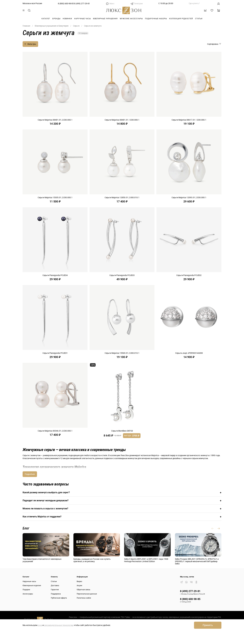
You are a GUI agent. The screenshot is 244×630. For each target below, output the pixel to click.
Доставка (55, 585)
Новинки (67, 19)
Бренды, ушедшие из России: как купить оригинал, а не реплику (92, 560)
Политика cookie (84, 598)
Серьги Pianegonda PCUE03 (122, 275)
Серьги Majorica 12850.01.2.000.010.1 (122, 197)
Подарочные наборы (156, 19)
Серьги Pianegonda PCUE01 (55, 353)
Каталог (46, 19)
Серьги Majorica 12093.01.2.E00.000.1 (189, 197)
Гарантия (55, 589)
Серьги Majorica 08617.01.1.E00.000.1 (189, 120)
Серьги (76, 26)
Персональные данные (87, 594)
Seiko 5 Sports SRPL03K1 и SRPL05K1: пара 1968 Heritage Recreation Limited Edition (146, 560)
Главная (26, 26)
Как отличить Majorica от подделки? (122, 516)
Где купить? (194, 3)
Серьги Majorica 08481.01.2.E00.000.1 (55, 120)
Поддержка (56, 594)
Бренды (56, 19)
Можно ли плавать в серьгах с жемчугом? (122, 508)
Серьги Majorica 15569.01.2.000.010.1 (122, 353)
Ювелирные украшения (105, 19)
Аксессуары (28, 594)
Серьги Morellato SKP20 (122, 431)
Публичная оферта (59, 598)
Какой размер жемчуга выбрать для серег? (122, 492)
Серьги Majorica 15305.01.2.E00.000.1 (55, 197)
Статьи (198, 19)
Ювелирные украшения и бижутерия (51, 26)
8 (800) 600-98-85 (66, 3)
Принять (208, 625)
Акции (79, 585)
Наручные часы (82, 19)
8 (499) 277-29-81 (82, 3)
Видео (79, 581)
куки (40, 625)
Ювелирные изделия (32, 585)
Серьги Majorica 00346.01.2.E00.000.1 (55, 431)
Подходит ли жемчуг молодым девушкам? (122, 500)
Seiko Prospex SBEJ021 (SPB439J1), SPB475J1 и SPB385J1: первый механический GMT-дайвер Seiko (197, 561)
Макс (111, 3)
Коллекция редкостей (181, 19)
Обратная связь (83, 589)
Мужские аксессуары (131, 19)
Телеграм (138, 3)
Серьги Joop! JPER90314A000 (189, 353)
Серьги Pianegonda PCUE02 (188, 275)
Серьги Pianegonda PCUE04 (55, 275)
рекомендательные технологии (58, 625)
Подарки (26, 589)
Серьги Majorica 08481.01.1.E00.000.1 (122, 120)
